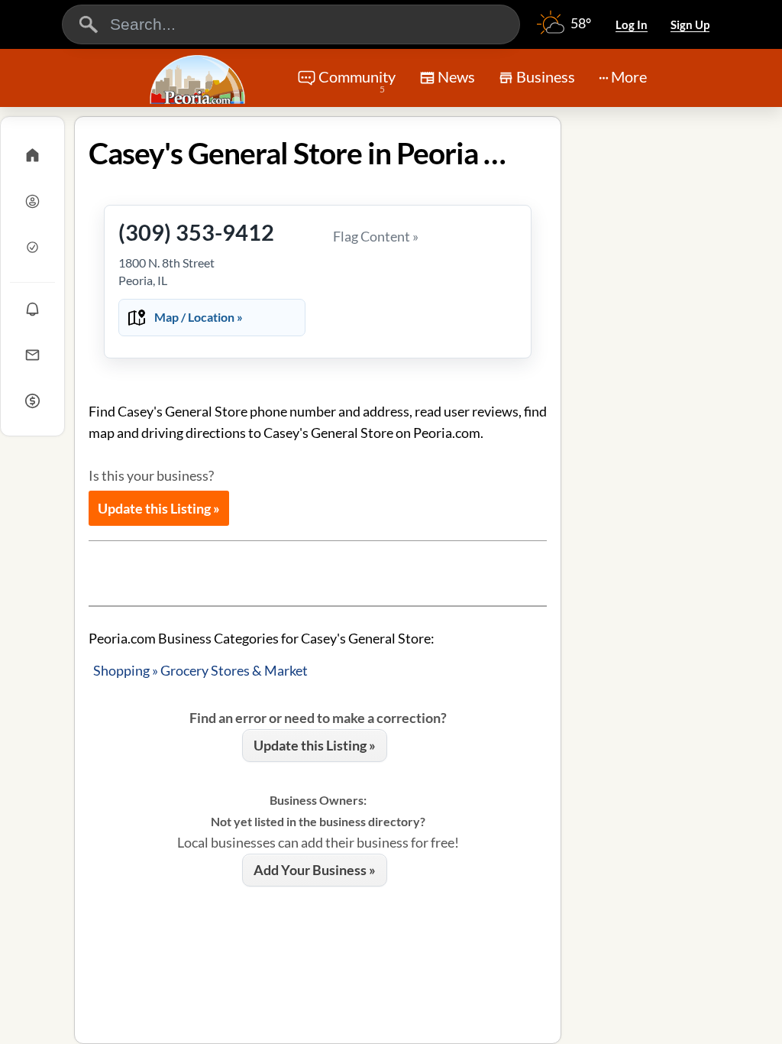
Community (357, 81)
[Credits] (32, 400)
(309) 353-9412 (196, 232)
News (456, 76)
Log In (632, 24)
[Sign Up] (32, 247)
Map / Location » (198, 317)
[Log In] (32, 201)
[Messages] (32, 354)
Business (545, 76)
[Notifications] (32, 309)
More (629, 76)
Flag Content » (375, 236)
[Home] (32, 155)
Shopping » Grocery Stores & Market (200, 670)
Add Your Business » (315, 869)
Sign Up (690, 24)
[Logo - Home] (199, 79)
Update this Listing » (159, 508)
